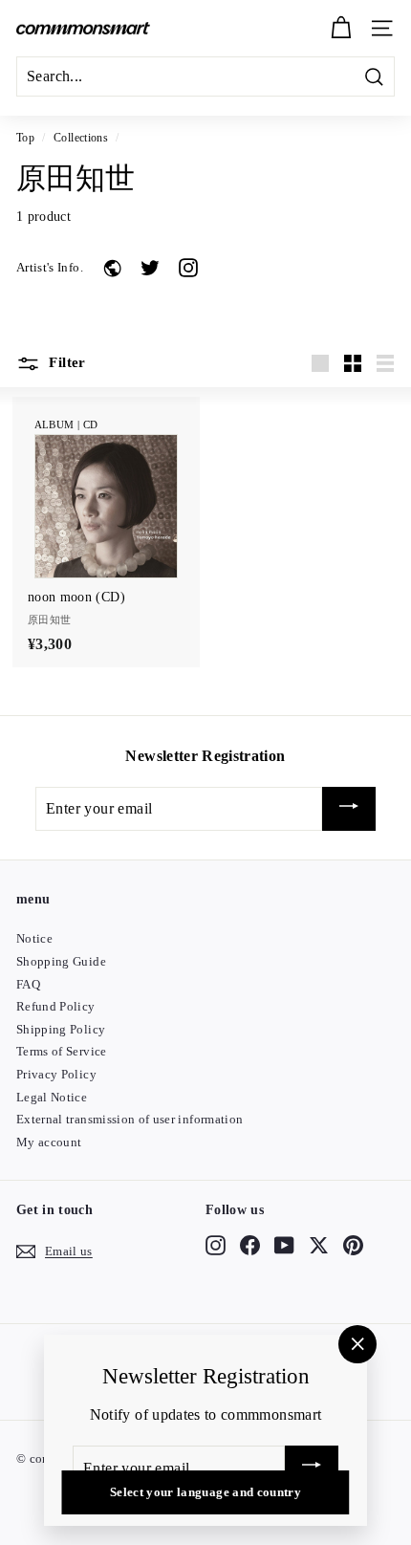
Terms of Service (61, 1051)
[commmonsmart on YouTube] (284, 1244)
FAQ (28, 984)
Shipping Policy (60, 1029)
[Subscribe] (349, 809)
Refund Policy (56, 1006)
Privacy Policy (56, 1074)
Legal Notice (51, 1097)
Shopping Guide (61, 961)
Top (25, 137)
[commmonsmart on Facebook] (250, 1244)
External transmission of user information (129, 1119)
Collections (81, 137)
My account (49, 1142)
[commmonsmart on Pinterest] (353, 1244)
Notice (34, 938)
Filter (65, 362)
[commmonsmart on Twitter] (319, 1244)
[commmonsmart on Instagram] (216, 1244)
